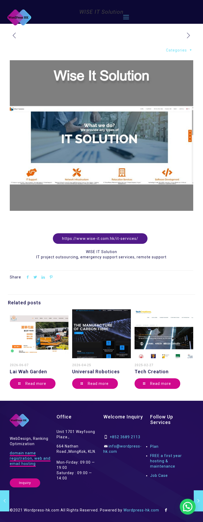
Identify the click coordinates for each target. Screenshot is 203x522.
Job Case (159, 475)
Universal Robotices (96, 371)
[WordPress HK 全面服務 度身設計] (19, 17)
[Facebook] (166, 510)
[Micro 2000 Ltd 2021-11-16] (4, 500)
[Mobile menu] (126, 17)
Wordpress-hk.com (141, 510)
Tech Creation (152, 371)
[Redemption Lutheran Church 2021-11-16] (198, 500)
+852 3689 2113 (125, 437)
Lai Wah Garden (28, 371)
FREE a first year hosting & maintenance (166, 461)
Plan (154, 446)
